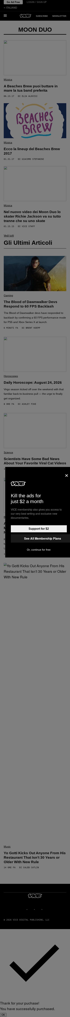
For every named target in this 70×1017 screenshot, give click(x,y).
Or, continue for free (39, 549)
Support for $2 (39, 528)
